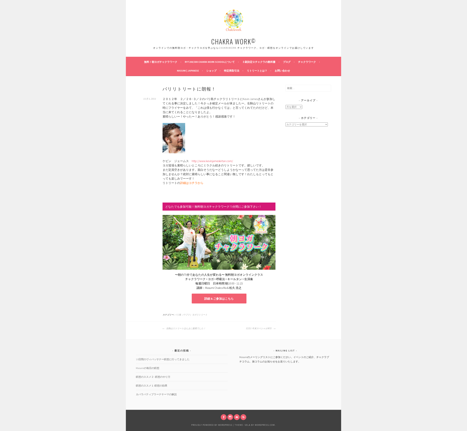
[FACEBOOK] (224, 417)
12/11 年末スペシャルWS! (259, 328)
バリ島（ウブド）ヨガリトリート (191, 314)
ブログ (287, 62)
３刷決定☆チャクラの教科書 (258, 62)
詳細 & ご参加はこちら (219, 298)
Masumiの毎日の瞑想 (147, 368)
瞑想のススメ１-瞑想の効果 (151, 385)
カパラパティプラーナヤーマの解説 (156, 394)
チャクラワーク (307, 62)
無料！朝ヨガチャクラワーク (160, 62)
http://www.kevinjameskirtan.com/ (212, 161)
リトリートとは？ (257, 70)
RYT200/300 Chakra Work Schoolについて (210, 62)
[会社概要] (243, 417)
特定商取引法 (231, 70)
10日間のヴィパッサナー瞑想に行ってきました (163, 359)
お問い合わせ (282, 70)
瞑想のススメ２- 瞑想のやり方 (153, 376)
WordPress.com (265, 425)
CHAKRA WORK (233, 41)
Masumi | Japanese (188, 70)
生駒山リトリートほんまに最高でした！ (186, 328)
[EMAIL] (237, 417)
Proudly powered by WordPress (211, 425)
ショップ (211, 70)
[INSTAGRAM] (230, 417)
